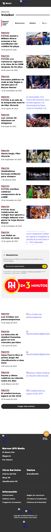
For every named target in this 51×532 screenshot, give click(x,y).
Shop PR (6, 478)
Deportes (5, 12)
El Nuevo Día (8, 452)
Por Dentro (7, 460)
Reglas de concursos (35, 495)
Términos (24, 271)
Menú (8, 3)
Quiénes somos (8, 499)
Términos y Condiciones (37, 499)
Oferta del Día (9, 474)
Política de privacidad (34, 271)
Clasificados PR (9, 481)
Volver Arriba (45, 438)
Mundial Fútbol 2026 (5, 23)
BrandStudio (33, 474)
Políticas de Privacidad (36, 502)
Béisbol (33, 23)
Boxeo (44, 23)
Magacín (6, 456)
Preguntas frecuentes (11, 502)
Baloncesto (20, 23)
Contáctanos (7, 495)
